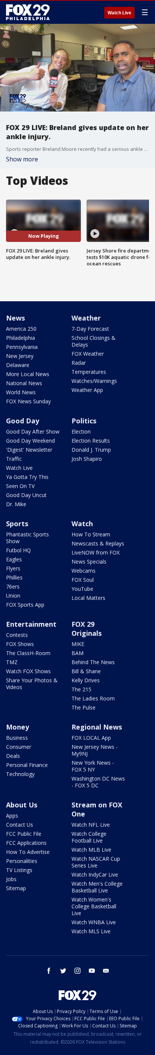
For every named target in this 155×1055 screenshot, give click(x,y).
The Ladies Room (93, 698)
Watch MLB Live (91, 849)
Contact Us (19, 824)
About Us (21, 804)
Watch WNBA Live (93, 922)
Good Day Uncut (26, 495)
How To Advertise (28, 851)
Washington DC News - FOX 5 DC (98, 782)
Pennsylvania (22, 346)
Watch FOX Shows (28, 671)
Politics (83, 420)
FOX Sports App (25, 604)
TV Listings (19, 870)
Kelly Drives (85, 680)
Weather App (87, 389)
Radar (78, 362)
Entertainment (31, 624)
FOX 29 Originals (86, 629)
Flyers (13, 568)
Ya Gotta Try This (27, 476)
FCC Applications (26, 842)
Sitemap (16, 888)
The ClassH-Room (28, 653)
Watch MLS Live (91, 931)
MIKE (77, 644)
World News (21, 392)
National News (24, 383)
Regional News (96, 726)
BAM (77, 653)
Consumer (18, 746)
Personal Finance (27, 764)
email (106, 971)
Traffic (14, 458)
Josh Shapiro (86, 458)
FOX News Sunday (28, 401)
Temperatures (88, 371)
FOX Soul (82, 579)
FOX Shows (20, 644)
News (15, 317)
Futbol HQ (18, 550)
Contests (17, 634)
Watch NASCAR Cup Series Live (95, 862)
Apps (12, 815)
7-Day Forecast (90, 328)
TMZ (12, 662)
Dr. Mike (16, 504)
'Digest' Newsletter (29, 449)
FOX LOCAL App (91, 737)
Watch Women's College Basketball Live (93, 906)
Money (17, 726)
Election (81, 431)
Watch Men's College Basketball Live (97, 887)
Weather (86, 317)
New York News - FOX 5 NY (92, 766)
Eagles (14, 559)
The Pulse (83, 707)
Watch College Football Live (88, 837)
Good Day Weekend (30, 440)
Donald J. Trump (91, 449)
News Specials (88, 561)
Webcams (83, 570)
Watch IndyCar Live (94, 874)
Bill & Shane (86, 671)
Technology (20, 774)
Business (17, 737)
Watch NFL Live (90, 824)
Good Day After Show (32, 431)
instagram (77, 971)
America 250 (21, 328)
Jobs (11, 879)
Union (13, 595)
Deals (13, 755)
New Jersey (19, 355)
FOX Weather (87, 353)
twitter (63, 971)
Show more (22, 159)
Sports (17, 523)
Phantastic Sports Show (27, 538)
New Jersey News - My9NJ (94, 750)
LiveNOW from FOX (95, 552)
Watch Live (119, 12)
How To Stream (90, 534)
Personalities (21, 860)
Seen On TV (20, 486)
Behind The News (93, 662)
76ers (13, 586)
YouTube (82, 588)
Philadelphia (20, 337)
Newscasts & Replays (97, 543)
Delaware (17, 365)
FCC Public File (23, 833)
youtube (92, 971)
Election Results (90, 440)
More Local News (27, 374)
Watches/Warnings (94, 380)
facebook (49, 971)
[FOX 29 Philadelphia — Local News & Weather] (28, 12)
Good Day (22, 420)
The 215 (81, 689)
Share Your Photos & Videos (32, 684)
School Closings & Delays (93, 341)
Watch (82, 523)
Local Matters (88, 597)
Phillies (14, 577)
